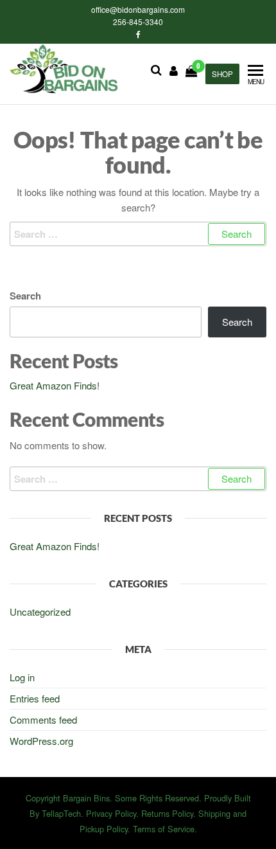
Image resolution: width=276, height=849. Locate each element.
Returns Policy (167, 813)
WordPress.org (41, 740)
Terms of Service (163, 829)
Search (25, 296)
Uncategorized (40, 611)
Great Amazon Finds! (54, 385)
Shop (222, 74)
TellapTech (61, 813)
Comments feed (43, 719)
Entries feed (35, 698)
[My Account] (173, 70)
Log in (22, 677)
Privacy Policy (111, 813)
